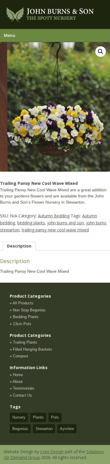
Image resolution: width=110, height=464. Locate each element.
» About (16, 381)
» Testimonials (22, 388)
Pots (55, 417)
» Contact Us (21, 395)
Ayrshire (67, 429)
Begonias (20, 429)
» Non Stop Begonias (28, 310)
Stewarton (44, 429)
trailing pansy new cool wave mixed (55, 230)
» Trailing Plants (23, 342)
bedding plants (31, 223)
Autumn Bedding (54, 216)
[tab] (19, 246)
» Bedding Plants (24, 317)
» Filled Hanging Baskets (31, 349)
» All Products (21, 303)
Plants (38, 417)
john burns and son (65, 223)
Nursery (19, 417)
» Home (16, 375)
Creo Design (52, 451)
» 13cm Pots (20, 324)
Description (19, 246)
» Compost (19, 356)
